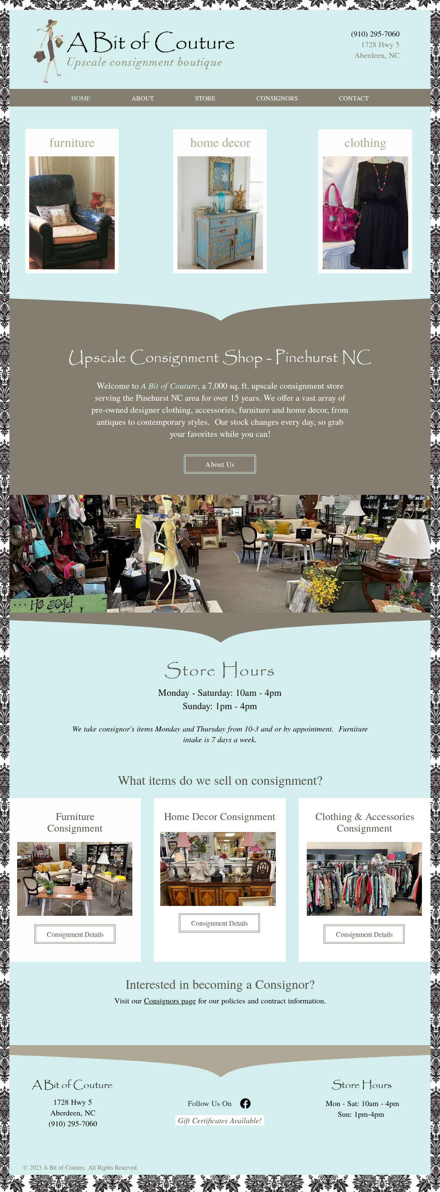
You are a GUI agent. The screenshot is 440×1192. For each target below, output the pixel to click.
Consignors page (170, 1000)
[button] (205, 98)
